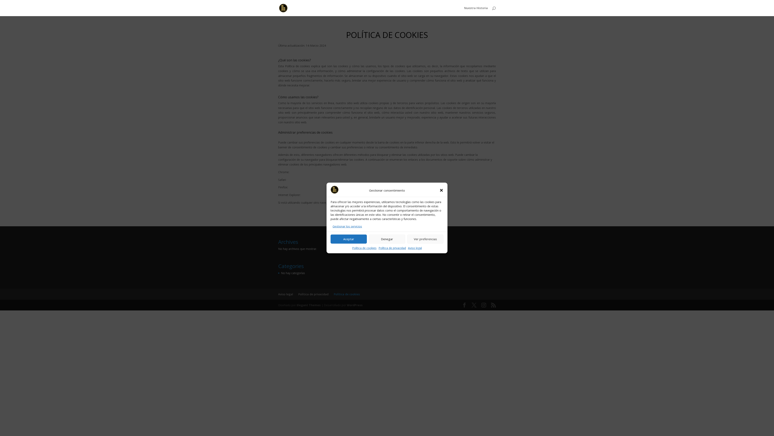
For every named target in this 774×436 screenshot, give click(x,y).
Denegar (387, 239)
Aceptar (348, 239)
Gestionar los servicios (347, 226)
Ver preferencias (425, 239)
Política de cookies (364, 248)
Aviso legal (415, 248)
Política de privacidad (392, 248)
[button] (441, 190)
